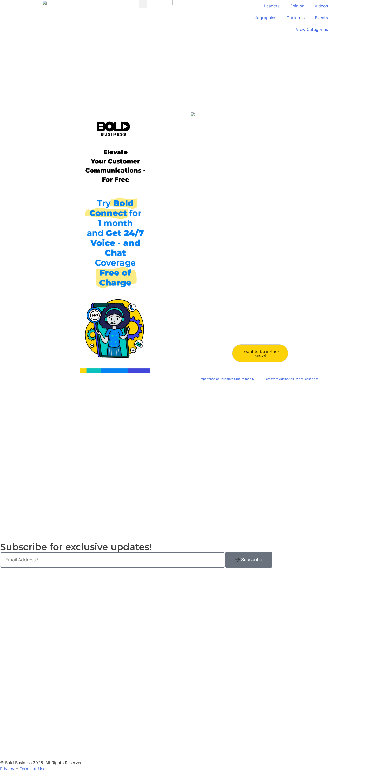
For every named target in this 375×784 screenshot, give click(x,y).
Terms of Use (32, 768)
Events (321, 17)
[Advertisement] (65, 455)
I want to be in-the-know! (260, 353)
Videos (321, 5)
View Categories (312, 29)
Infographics (264, 17)
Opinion (297, 5)
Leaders (271, 5)
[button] (143, 4)
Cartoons (295, 17)
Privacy (7, 768)
